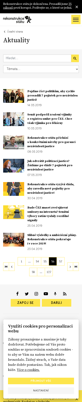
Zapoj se (25, 303)
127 (49, 272)
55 (45, 261)
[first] (6, 267)
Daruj (56, 303)
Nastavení (41, 390)
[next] (70, 267)
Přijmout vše (41, 380)
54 (37, 261)
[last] (76, 267)
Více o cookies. (28, 369)
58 (33, 272)
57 (60, 261)
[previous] (12, 267)
